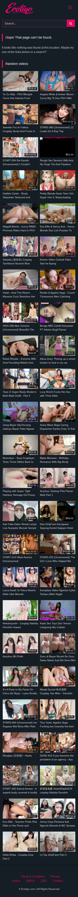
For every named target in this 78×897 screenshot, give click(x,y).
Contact (58, 880)
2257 (44, 880)
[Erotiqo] (24, 9)
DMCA (30, 880)
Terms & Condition (33, 876)
